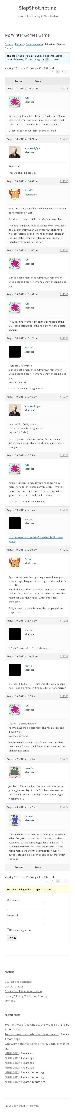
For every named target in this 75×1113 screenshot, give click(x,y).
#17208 (64, 88)
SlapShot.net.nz (37, 8)
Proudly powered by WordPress (22, 1105)
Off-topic (10, 1001)
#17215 (64, 455)
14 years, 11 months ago (27, 59)
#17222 (64, 807)
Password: (12, 915)
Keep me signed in (20, 930)
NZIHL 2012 (12, 1053)
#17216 (64, 510)
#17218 (64, 620)
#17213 (64, 338)
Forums (9, 44)
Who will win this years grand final (25, 1043)
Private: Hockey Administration (23, 991)
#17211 (64, 250)
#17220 (64, 696)
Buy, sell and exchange (18, 981)
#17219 (64, 656)
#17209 (64, 139)
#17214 (64, 396)
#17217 (64, 549)
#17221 (64, 759)
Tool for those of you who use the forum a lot (32, 1024)
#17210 (64, 181)
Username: (13, 900)
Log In (12, 938)
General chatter (34, 44)
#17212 (64, 294)
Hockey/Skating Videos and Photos (26, 996)
